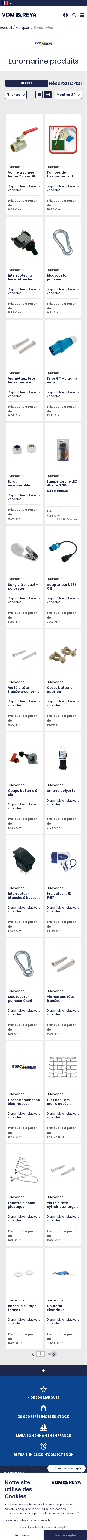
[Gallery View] (48, 94)
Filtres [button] (26, 83)
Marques (23, 27)
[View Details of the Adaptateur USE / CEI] (63, 552)
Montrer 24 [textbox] (66, 94)
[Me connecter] (65, 15)
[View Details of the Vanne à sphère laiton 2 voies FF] (24, 140)
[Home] (19, 15)
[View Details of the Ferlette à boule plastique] (24, 1170)
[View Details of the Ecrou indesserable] (24, 449)
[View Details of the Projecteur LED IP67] (63, 861)
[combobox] (68, 95)
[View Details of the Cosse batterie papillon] (63, 655)
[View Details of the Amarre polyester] (63, 758)
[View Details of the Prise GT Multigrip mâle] (63, 346)
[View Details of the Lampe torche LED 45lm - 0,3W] (63, 449)
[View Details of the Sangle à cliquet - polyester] (24, 552)
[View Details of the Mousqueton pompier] (63, 243)
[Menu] (82, 15)
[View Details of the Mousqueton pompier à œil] (24, 964)
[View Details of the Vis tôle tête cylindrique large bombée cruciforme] (63, 1170)
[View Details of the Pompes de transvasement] (63, 140)
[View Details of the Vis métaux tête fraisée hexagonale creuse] (63, 964)
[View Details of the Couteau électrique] (63, 1273)
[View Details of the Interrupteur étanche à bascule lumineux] (24, 861)
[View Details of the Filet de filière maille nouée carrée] (63, 1067)
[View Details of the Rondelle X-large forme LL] (24, 1273)
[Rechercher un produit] (74, 15)
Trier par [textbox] (14, 94)
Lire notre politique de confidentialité (28, 1520)
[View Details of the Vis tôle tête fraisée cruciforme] (24, 655)
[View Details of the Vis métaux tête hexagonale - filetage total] (24, 346)
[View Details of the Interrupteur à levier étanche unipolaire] (24, 243)
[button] (7, 3)
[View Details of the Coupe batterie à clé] (24, 758)
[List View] (39, 94)
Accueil (6, 27)
